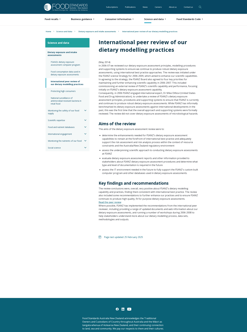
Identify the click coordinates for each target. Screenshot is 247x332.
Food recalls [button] (51, 19)
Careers (158, 7)
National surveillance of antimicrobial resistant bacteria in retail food (66, 101)
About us (173, 7)
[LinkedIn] (122, 309)
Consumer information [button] (118, 19)
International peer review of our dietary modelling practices (67, 83)
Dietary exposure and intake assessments (97, 31)
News (145, 7)
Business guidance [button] (81, 19)
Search (200, 7)
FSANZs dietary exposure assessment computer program (65, 63)
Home (48, 31)
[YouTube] (129, 309)
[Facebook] (117, 309)
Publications (130, 7)
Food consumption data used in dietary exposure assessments (66, 73)
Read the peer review (110, 202)
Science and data (64, 31)
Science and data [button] (154, 19)
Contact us (188, 7)
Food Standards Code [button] (189, 19)
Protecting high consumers (63, 91)
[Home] (62, 7)
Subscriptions (112, 7)
